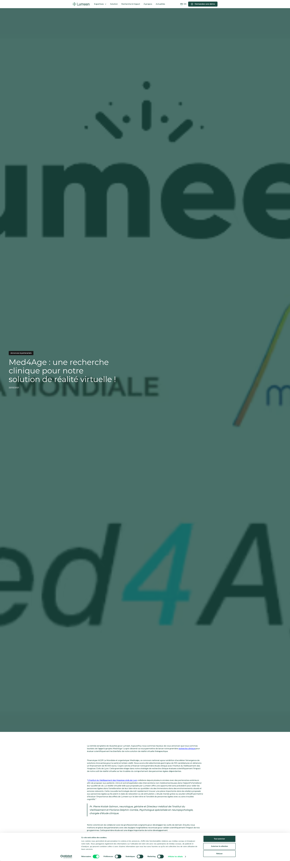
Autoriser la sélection (219, 846)
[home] (80, 4)
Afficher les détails (175, 856)
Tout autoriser (219, 839)
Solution (114, 4)
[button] (100, 4)
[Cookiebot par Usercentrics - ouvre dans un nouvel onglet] (66, 856)
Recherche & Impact (130, 4)
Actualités (160, 4)
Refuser (219, 854)
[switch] (118, 856)
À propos (148, 4)
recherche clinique (187, 749)
